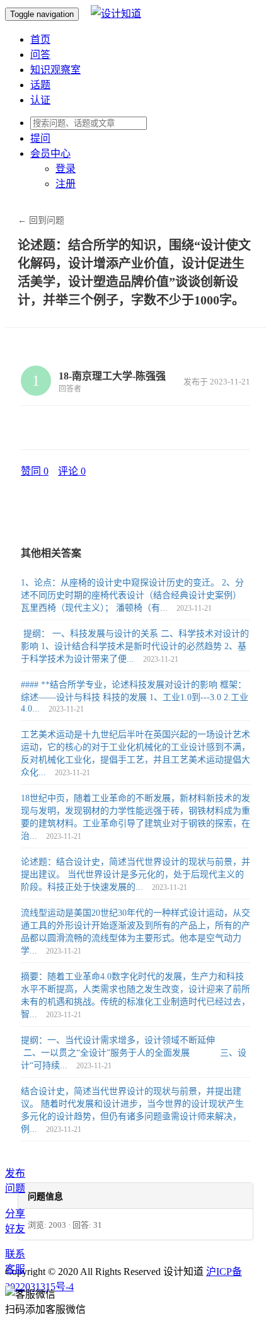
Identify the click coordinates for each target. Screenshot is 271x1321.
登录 (65, 168)
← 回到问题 (41, 220)
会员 (50, 153)
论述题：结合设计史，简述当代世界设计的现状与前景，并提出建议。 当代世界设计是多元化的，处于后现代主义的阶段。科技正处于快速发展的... (135, 874)
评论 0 (72, 471)
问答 (40, 54)
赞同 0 (35, 471)
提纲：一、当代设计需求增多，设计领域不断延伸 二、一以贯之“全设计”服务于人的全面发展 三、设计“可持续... (133, 1052)
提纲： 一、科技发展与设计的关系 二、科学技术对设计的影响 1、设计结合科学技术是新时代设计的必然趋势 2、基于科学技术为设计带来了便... (135, 646)
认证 (40, 100)
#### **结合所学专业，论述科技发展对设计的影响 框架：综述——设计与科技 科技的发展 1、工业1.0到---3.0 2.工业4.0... (134, 696)
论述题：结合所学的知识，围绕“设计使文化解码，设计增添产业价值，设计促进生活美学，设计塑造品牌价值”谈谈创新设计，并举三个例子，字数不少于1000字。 (134, 272)
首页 (40, 39)
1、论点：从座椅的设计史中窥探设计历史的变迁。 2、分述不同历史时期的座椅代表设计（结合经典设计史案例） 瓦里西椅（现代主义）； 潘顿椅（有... (132, 595)
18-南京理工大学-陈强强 (112, 376)
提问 (40, 138)
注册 (65, 183)
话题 (40, 84)
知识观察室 (55, 69)
